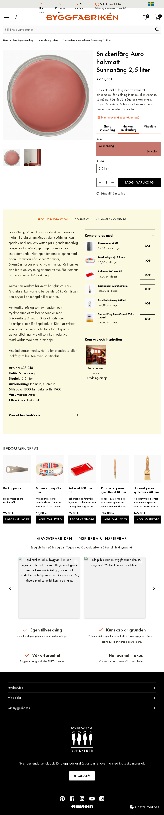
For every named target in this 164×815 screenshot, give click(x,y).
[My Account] (17, 17)
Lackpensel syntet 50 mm (113, 285)
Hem (5, 40)
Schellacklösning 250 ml (112, 299)
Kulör (99, 138)
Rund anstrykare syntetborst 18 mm (113, 490)
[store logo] (82, 17)
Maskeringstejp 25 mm (111, 257)
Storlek (100, 161)
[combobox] (78, 30)
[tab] (44, 415)
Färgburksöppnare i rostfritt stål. (14, 500)
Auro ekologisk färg (48, 40)
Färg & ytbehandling (23, 40)
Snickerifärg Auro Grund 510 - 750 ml (116, 315)
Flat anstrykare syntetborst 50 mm (146, 490)
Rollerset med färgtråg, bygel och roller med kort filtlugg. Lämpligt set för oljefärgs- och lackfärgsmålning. (82, 503)
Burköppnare (12, 488)
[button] (32, 158)
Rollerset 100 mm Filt (110, 271)
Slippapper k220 (108, 242)
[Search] (157, 29)
